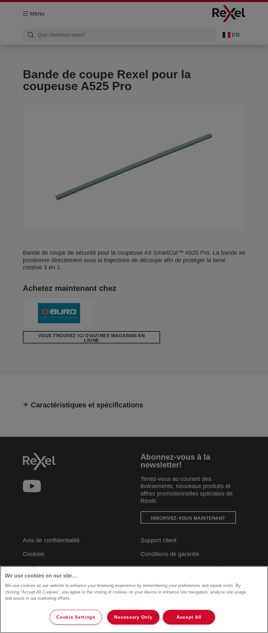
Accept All (188, 617)
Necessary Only (133, 617)
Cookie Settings (75, 617)
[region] (134, 599)
